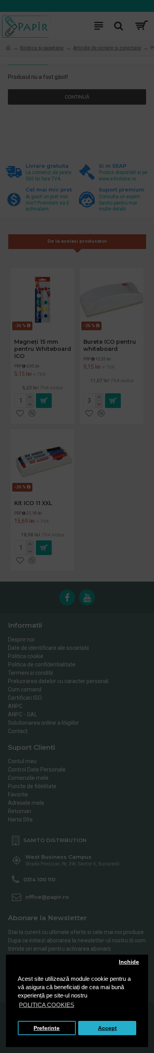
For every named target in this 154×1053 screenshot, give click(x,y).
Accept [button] (107, 1028)
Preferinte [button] (47, 1028)
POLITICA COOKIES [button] (46, 1004)
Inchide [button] (129, 962)
